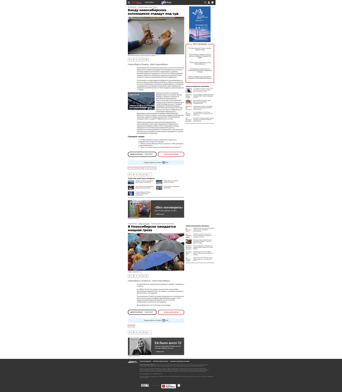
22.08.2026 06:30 (132, 223)
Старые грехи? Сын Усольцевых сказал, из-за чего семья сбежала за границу (203, 253)
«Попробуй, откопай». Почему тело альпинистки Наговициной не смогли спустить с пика (203, 90)
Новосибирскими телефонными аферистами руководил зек (144, 187)
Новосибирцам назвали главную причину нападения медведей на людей (200, 56)
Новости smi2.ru (134, 218)
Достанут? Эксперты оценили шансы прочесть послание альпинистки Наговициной (203, 119)
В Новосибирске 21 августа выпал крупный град (200, 49)
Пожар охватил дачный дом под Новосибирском (199, 63)
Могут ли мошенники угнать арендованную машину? (161, 147)
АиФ (157, 55)
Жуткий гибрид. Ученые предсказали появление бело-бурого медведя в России (203, 96)
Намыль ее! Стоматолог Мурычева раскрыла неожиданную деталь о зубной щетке (202, 108)
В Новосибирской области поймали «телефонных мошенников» (143, 193)
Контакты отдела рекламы (160, 361)
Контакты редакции (145, 361)
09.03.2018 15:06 (132, 7)
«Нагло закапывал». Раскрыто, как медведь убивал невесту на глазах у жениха (203, 247)
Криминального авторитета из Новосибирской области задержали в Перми (200, 70)
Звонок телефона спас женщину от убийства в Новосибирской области (200, 77)
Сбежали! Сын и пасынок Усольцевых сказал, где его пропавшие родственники (203, 230)
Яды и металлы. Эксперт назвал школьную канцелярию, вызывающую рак (202, 102)
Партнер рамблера (155, 385)
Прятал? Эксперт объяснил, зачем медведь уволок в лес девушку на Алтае (202, 259)
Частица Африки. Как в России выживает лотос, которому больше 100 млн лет (203, 114)
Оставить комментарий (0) (171, 154)
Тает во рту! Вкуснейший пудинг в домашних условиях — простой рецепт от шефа (202, 241)
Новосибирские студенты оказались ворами (171, 181)
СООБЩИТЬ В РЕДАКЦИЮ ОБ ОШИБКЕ (180, 361)
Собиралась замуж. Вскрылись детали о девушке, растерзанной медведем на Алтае (202, 235)
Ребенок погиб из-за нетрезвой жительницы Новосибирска (144, 181)
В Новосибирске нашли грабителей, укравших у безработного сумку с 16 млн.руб (158, 141)
